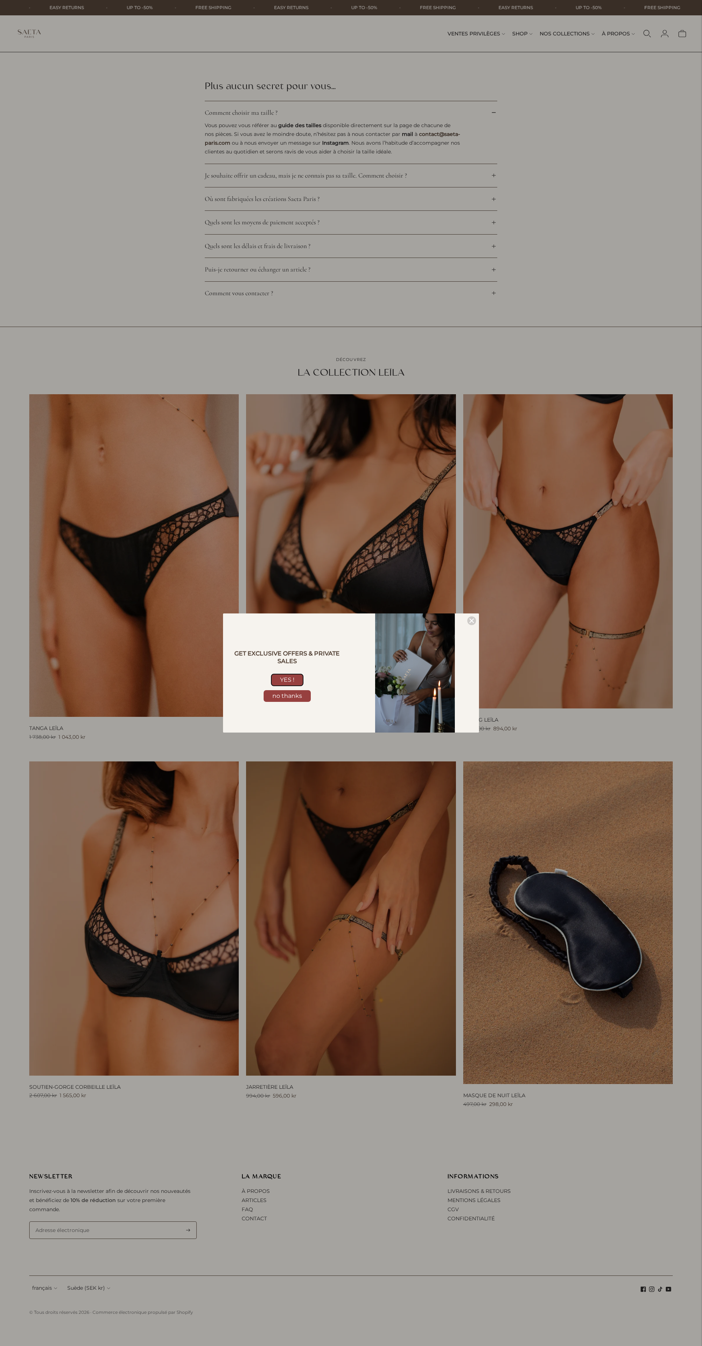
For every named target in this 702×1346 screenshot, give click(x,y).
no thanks (287, 695)
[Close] (471, 620)
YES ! (287, 679)
